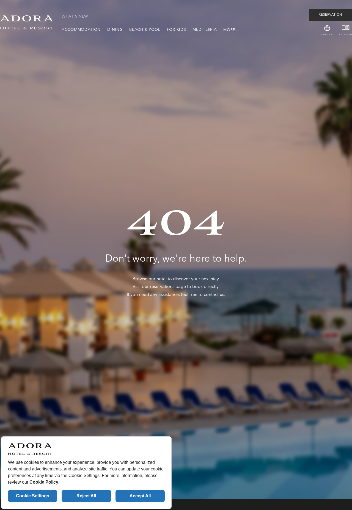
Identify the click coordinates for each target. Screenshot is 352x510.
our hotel (157, 279)
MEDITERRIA (205, 29)
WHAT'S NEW (75, 17)
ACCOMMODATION (81, 29)
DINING (115, 29)
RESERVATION (330, 15)
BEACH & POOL (144, 29)
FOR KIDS (176, 29)
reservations (162, 286)
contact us (214, 294)
